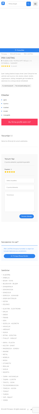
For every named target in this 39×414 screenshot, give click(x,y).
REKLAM (6, 366)
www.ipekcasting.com (23, 85)
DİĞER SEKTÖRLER (9, 298)
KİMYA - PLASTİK (9, 342)
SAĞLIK (5, 369)
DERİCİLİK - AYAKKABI (10, 295)
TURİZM (5, 394)
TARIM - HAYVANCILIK (10, 376)
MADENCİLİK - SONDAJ (11, 348)
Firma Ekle (20, 50)
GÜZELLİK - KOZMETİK (11, 323)
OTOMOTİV (7, 363)
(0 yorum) (14, 66)
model (5, 111)
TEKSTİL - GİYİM (8, 382)
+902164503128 (8, 85)
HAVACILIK (6, 326)
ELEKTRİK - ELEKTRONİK (12, 309)
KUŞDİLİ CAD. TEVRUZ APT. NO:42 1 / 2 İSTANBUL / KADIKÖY (16, 62)
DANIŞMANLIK (8, 287)
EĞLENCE (6, 304)
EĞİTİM (5, 301)
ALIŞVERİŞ (6, 275)
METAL (5, 354)
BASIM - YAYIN (8, 281)
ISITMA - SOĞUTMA (9, 335)
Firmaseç (4, 54)
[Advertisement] (19, 28)
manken (6, 107)
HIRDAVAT (6, 329)
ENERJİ (5, 315)
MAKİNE (5, 351)
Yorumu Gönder (26, 216)
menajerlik (6, 115)
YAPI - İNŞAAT (8, 397)
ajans (5, 100)
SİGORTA (6, 372)
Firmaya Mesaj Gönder (20, 256)
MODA (5, 360)
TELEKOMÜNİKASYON (10, 385)
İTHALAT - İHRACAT (10, 338)
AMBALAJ (6, 278)
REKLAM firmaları (15, 54)
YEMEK (5, 400)
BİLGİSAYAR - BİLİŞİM (10, 284)
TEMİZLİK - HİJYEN (9, 388)
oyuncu (5, 103)
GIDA (4, 320)
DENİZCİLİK (7, 292)
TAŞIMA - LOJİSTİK (9, 379)
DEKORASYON (8, 289)
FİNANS (5, 317)
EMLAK (5, 312)
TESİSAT (6, 391)
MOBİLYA (6, 357)
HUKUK (5, 332)
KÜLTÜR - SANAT (9, 345)
